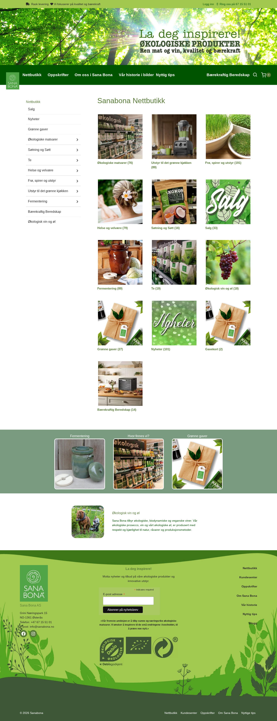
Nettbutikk (250, 568)
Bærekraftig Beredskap (228, 75)
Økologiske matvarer (43, 139)
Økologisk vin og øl (42, 221)
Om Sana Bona (247, 595)
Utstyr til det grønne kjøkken (48, 191)
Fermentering (37, 201)
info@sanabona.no (42, 626)
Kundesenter (248, 577)
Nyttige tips (248, 713)
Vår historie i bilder (136, 75)
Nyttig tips (250, 614)
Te (29, 160)
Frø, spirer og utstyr (42, 180)
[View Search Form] (255, 75)
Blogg (253, 623)
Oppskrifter (249, 586)
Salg (31, 109)
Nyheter (33, 119)
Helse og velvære (40, 170)
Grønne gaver (38, 129)
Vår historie (249, 604)
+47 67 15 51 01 (41, 622)
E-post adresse (114, 594)
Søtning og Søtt (39, 149)
